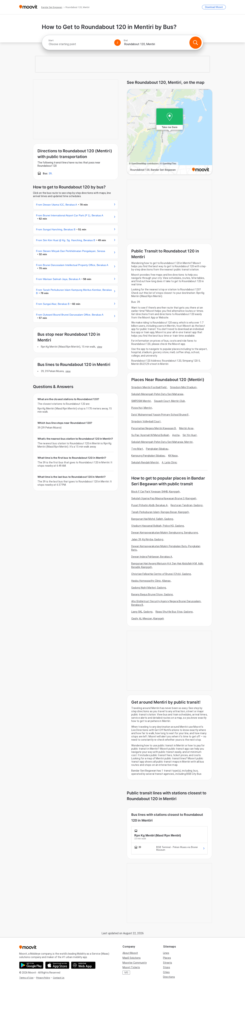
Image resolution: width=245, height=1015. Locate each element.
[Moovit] (28, 7)
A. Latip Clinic (169, 462)
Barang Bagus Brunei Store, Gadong (152, 594)
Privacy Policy (43, 977)
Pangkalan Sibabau (157, 448)
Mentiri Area (186, 428)
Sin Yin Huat (190, 435)
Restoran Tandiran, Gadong (186, 505)
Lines (166, 953)
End (126, 40)
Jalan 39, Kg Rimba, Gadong (147, 539)
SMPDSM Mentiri (141, 401)
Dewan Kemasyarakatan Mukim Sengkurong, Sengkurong (164, 532)
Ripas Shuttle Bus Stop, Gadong (174, 611)
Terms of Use (26, 977)
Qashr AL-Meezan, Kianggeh (147, 618)
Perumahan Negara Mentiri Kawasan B (153, 428)
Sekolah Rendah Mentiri (145, 462)
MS (126, 972)
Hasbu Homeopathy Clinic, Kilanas (151, 580)
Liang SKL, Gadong (141, 611)
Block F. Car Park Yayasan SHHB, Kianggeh (155, 491)
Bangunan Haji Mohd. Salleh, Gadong (152, 518)
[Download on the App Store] (57, 965)
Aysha (176, 435)
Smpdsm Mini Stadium (183, 387)
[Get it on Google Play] (31, 965)
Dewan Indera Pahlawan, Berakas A (151, 556)
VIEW (99, 346)
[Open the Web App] (83, 965)
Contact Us (58, 977)
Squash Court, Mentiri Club (169, 401)
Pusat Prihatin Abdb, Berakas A (149, 505)
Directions (169, 976)
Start (50, 40)
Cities (166, 972)
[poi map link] (170, 132)
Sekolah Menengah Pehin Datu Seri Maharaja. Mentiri (162, 442)
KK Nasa (173, 455)
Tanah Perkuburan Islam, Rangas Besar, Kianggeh (160, 512)
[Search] (195, 43)
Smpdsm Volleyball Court (146, 421)
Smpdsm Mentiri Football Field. (149, 387)
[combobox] (79, 44)
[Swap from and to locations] (117, 42)
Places (167, 957)
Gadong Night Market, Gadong (148, 587)
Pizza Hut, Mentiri (141, 407)
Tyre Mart (137, 448)
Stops (166, 967)
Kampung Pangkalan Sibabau (148, 455)
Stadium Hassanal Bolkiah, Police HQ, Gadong (157, 525)
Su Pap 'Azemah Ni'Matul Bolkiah (150, 435)
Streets (167, 962)
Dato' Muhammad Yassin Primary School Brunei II (160, 414)
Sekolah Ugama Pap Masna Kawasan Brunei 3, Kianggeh (163, 498)
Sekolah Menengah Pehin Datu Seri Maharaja (157, 394)
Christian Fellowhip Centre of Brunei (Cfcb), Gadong (161, 573)
